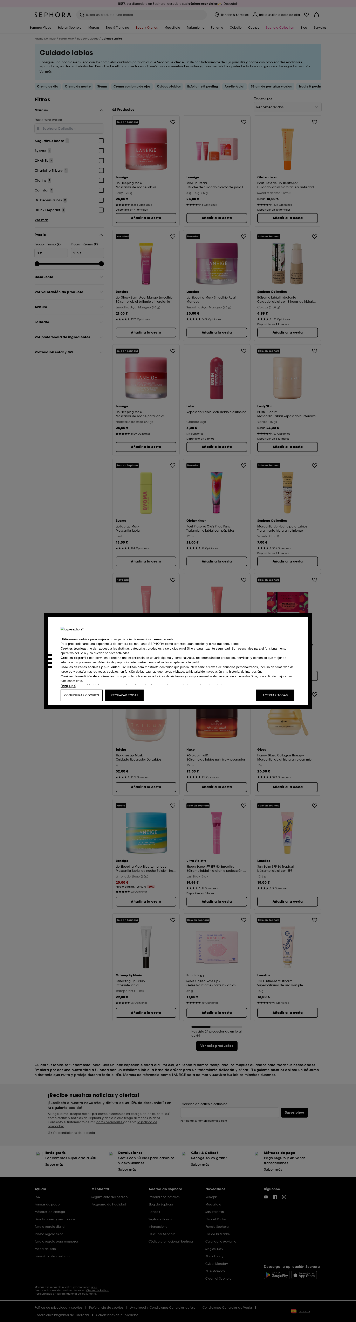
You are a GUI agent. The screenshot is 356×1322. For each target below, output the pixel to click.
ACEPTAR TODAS (275, 695)
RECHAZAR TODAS (124, 695)
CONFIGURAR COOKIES (81, 695)
